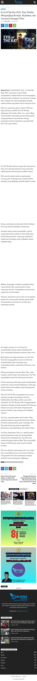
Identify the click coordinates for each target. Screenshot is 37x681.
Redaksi (24, 676)
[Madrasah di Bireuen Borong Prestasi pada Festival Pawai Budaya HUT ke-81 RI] (6, 496)
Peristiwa (3, 668)
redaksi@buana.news (22, 611)
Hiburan (7, 6)
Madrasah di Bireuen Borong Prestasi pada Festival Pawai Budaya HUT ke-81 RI (6, 502)
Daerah (2, 499)
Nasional (3, 662)
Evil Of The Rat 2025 (10, 462)
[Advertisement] (18, 69)
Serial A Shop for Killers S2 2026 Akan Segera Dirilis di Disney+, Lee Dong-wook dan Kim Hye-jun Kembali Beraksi (30, 503)
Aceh (2, 665)
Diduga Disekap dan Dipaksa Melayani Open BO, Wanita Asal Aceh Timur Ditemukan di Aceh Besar (27, 479)
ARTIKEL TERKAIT (14, 489)
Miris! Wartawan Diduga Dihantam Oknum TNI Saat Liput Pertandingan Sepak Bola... (23, 622)
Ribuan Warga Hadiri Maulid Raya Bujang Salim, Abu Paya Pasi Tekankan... (23, 630)
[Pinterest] (10, 25)
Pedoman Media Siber (16, 676)
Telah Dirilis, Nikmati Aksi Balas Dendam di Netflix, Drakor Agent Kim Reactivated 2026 (18, 502)
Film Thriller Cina (19, 462)
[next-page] (19, 508)
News (2, 652)
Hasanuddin (7, 21)
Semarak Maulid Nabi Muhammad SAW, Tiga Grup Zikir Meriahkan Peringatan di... (23, 638)
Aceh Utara (3, 657)
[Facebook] (2, 25)
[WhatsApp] (14, 25)
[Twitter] (6, 25)
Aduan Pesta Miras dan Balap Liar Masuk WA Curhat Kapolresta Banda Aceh (9, 478)
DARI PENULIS (23, 489)
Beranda (2, 6)
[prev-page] (17, 508)
